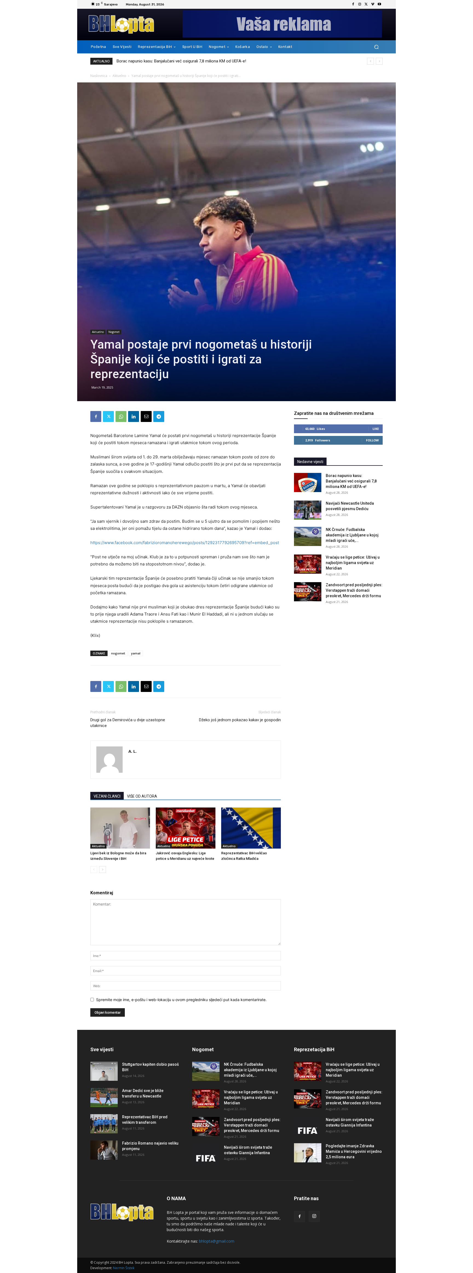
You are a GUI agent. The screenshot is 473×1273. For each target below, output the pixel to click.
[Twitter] (366, 4)
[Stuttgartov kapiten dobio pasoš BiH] (104, 1071)
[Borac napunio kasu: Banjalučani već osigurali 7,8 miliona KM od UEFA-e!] (307, 482)
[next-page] (102, 869)
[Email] (146, 416)
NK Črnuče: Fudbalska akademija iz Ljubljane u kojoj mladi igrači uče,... (352, 535)
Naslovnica (98, 75)
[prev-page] (93, 869)
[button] (376, 47)
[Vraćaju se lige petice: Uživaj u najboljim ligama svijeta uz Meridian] (307, 564)
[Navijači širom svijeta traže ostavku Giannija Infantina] (206, 1154)
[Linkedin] (133, 416)
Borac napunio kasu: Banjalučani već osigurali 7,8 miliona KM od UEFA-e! (181, 61)
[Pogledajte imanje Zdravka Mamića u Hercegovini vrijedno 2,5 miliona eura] (307, 1152)
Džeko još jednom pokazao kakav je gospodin (240, 719)
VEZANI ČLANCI (107, 796)
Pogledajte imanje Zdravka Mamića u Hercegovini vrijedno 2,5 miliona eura (354, 1151)
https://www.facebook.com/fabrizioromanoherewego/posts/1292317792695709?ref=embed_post (184, 542)
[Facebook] (353, 4)
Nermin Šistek (123, 1268)
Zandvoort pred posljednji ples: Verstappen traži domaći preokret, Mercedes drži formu (354, 590)
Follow (372, 440)
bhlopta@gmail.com (216, 1241)
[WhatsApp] (121, 416)
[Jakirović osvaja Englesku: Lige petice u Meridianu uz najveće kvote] (185, 828)
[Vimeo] (373, 4)
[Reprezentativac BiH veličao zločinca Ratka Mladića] (251, 828)
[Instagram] (359, 4)
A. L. (132, 751)
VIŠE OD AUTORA (142, 796)
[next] (379, 61)
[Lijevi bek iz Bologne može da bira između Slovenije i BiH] (120, 828)
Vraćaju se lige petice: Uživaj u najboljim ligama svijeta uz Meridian (353, 562)
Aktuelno (119, 75)
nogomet (118, 653)
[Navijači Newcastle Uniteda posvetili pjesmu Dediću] (307, 510)
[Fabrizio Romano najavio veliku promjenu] (104, 1150)
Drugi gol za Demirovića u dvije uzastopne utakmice (127, 722)
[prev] (370, 61)
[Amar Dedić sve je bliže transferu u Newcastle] (104, 1097)
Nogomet (114, 332)
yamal (135, 653)
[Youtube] (379, 4)
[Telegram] (158, 416)
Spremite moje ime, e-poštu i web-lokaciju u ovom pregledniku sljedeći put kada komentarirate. (181, 999)
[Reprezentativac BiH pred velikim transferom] (104, 1123)
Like (376, 429)
